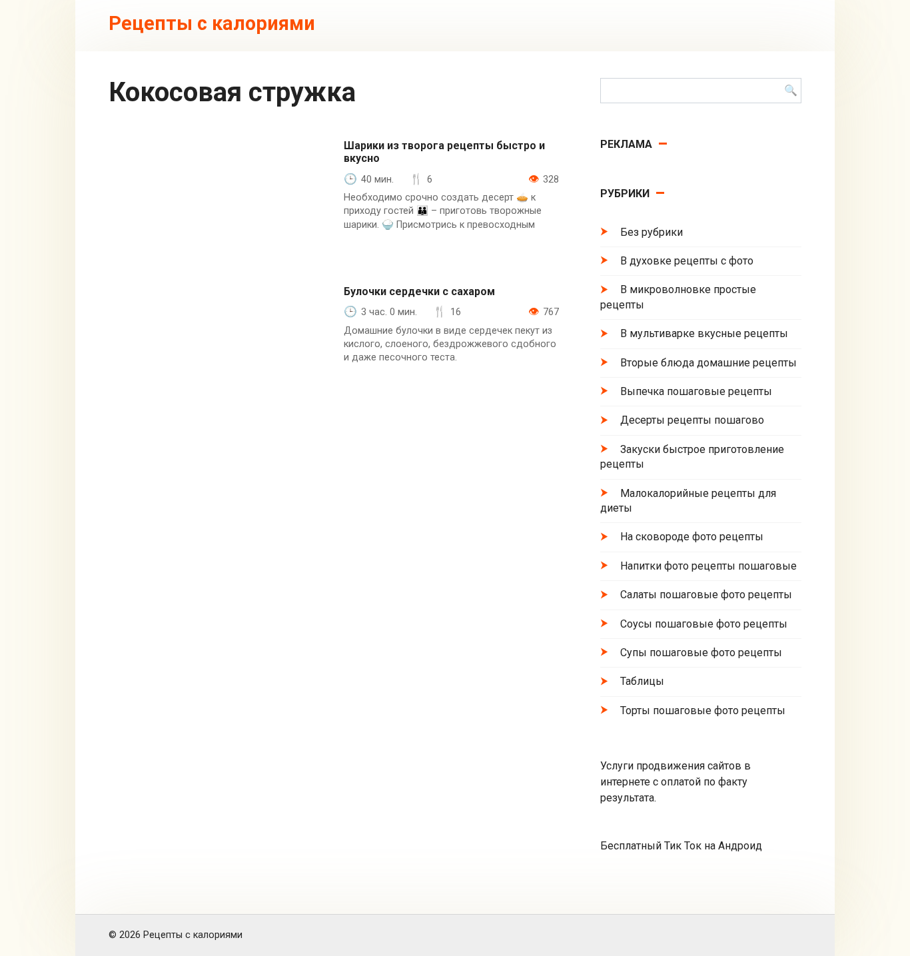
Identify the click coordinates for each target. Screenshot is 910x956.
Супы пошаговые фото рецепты (701, 652)
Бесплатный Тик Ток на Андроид (681, 845)
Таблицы (642, 681)
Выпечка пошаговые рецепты (696, 391)
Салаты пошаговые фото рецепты (706, 594)
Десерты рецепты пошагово (692, 420)
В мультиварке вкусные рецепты (704, 333)
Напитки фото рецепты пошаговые (708, 566)
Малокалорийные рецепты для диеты (688, 500)
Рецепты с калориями (212, 23)
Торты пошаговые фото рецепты (702, 710)
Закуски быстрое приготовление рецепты (692, 456)
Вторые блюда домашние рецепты (708, 362)
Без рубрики (651, 232)
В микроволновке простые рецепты (678, 296)
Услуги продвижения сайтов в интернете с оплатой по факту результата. (675, 781)
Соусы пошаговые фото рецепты (703, 624)
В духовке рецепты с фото (686, 260)
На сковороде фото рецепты (691, 536)
